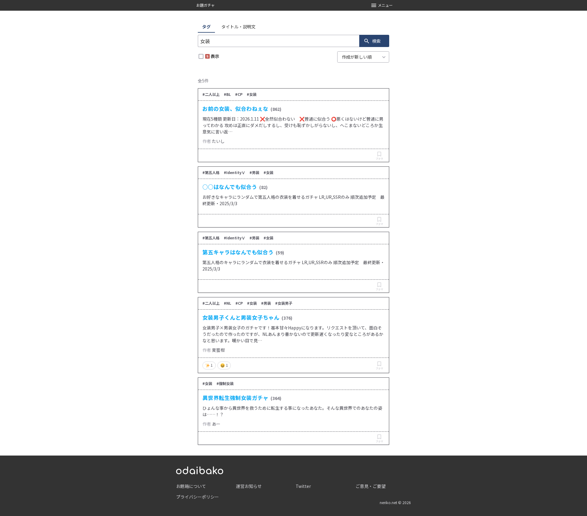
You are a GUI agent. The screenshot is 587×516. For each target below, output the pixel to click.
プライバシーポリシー (197, 497)
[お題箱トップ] (199, 470)
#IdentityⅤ (234, 172)
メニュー (385, 5)
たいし (218, 141)
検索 (376, 41)
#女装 (252, 94)
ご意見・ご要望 (371, 486)
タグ (206, 27)
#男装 (254, 172)
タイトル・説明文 (238, 27)
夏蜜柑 (218, 350)
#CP (238, 94)
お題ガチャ (205, 5)
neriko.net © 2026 (395, 502)
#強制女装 (225, 383)
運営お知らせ (249, 486)
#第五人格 (211, 172)
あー (216, 424)
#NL (227, 303)
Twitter (303, 486)
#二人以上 (211, 94)
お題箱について (191, 486)
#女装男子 (283, 303)
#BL (227, 94)
